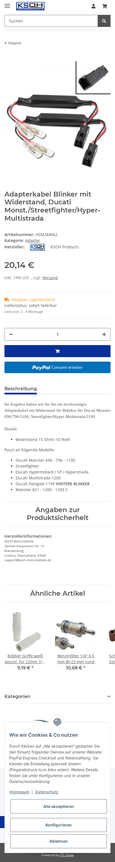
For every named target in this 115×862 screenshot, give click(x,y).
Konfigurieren (58, 824)
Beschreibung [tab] (20, 388)
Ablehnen (58, 841)
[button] (93, 6)
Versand (50, 277)
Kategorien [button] (17, 696)
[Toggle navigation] (7, 3)
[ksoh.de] (40, 6)
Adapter (32, 240)
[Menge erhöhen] (104, 334)
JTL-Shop (67, 854)
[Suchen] (104, 21)
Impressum (19, 791)
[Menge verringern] (11, 334)
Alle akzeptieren (58, 806)
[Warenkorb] (105, 6)
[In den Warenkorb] (8, 58)
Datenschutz (46, 791)
